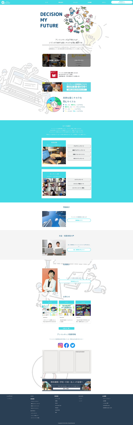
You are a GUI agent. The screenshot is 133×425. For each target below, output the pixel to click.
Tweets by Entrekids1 (80, 351)
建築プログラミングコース (79, 150)
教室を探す (61, 2)
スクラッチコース (79, 179)
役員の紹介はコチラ (75, 281)
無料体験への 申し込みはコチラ (122, 2)
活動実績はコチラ (78, 220)
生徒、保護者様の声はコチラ (78, 249)
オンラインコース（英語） (79, 188)
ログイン (104, 2)
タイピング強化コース (79, 183)
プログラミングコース (79, 146)
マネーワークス (79, 60)
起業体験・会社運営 (54, 60)
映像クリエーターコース (78, 154)
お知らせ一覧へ (66, 328)
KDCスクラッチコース (79, 158)
